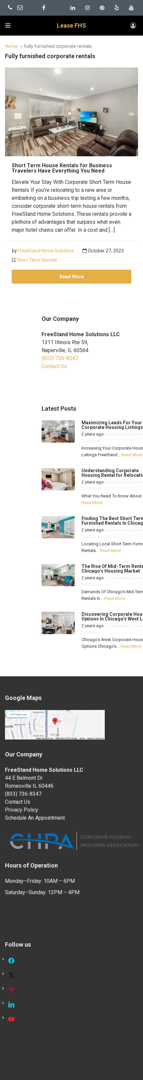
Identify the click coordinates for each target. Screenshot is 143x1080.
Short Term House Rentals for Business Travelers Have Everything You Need (62, 168)
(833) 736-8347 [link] (60, 358)
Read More (72, 276)
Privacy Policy (21, 810)
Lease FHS (71, 25)
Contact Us (54, 366)
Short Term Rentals (36, 260)
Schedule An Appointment (35, 818)
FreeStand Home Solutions (46, 250)
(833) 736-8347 (23, 794)
